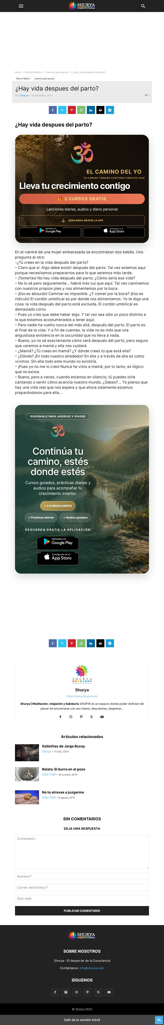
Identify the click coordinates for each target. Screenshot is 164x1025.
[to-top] (159, 1018)
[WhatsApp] (81, 110)
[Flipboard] (66, 992)
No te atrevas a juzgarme (63, 792)
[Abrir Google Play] (50, 232)
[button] (21, 6)
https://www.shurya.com (82, 696)
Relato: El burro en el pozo (63, 769)
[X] (62, 110)
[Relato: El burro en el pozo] (27, 774)
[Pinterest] (72, 110)
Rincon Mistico (33, 72)
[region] (82, 43)
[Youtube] (102, 717)
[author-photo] (82, 684)
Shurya (24, 95)
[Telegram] (110, 110)
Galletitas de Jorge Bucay (63, 746)
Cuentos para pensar (57, 72)
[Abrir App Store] (114, 232)
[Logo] (82, 939)
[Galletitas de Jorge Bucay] (27, 753)
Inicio (18, 72)
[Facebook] (53, 110)
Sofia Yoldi (49, 774)
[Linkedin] (91, 110)
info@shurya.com (91, 968)
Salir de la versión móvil (82, 1020)
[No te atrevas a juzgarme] (27, 797)
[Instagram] (71, 717)
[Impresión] (100, 110)
